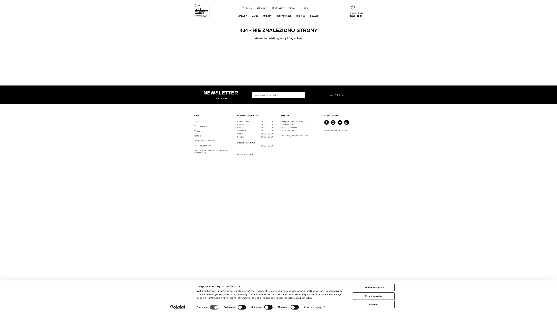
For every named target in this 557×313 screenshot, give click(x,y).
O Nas (196, 121)
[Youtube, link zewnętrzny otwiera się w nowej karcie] (340, 122)
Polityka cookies (201, 126)
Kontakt (197, 136)
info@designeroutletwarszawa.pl (295, 135)
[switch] (242, 307)
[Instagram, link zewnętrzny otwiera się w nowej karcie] (333, 122)
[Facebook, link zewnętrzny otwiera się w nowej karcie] (326, 122)
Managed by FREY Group (336, 130)
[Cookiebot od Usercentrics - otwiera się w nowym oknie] (177, 307)
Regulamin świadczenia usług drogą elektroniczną (210, 151)
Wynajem (198, 131)
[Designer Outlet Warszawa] (203, 9)
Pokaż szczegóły (312, 307)
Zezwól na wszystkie (373, 287)
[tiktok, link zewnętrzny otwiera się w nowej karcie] (346, 122)
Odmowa (373, 304)
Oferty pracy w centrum (204, 140)
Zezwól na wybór (374, 296)
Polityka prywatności (203, 145)
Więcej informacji (245, 154)
